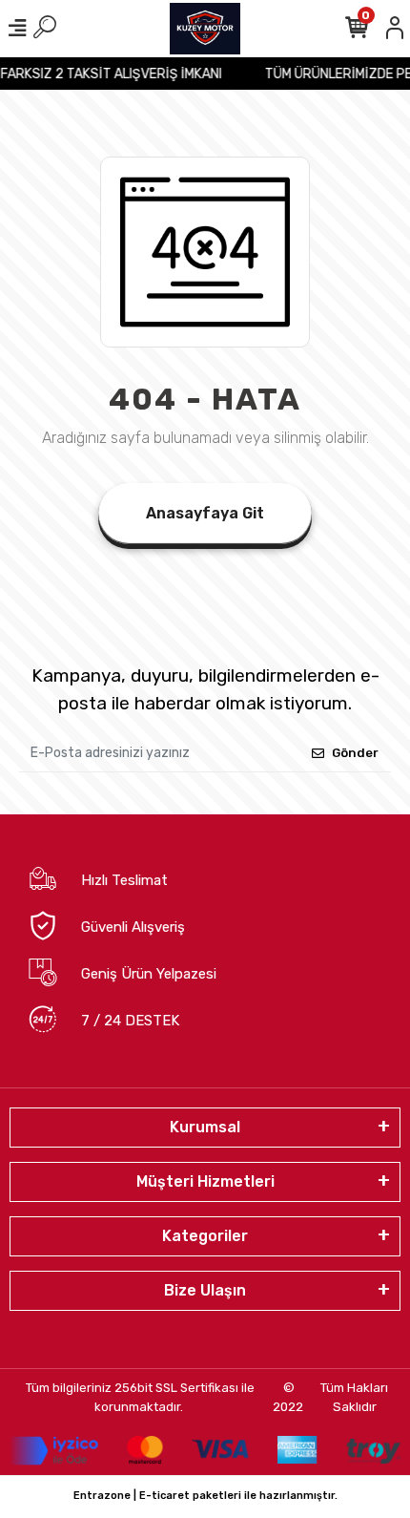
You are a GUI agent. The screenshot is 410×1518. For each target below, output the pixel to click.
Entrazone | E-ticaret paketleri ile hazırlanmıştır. (205, 1495)
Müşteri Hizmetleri (205, 1181)
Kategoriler (205, 1236)
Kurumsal (205, 1127)
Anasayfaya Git (205, 513)
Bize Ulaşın (205, 1290)
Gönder (355, 753)
